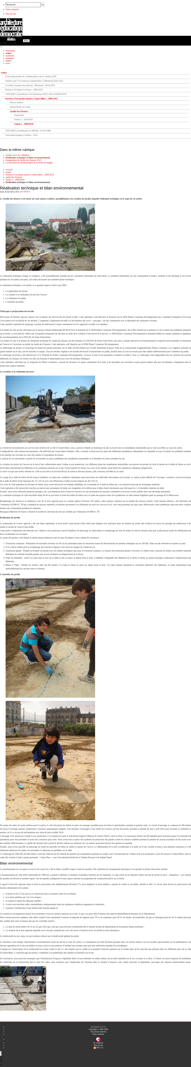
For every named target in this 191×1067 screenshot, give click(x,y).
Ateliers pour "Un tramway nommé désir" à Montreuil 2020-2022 (34, 81)
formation (10, 58)
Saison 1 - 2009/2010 (23, 124)
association (10, 50)
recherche (10, 56)
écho (8, 63)
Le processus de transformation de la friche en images (29, 162)
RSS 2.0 (99, 1047)
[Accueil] (11, 40)
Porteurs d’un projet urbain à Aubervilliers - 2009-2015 (31, 98)
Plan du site (11, 14)
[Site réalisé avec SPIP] (98, 1039)
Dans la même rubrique (17, 150)
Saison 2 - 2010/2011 (23, 119)
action (8, 53)
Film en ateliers (16, 102)
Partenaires (19, 115)
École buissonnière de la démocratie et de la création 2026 (30, 76)
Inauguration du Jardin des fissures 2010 (23, 160)
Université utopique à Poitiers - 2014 (21, 135)
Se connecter (98, 1043)
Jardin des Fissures (19, 111)
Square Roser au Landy (20, 107)
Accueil (9, 169)
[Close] (1, 46)
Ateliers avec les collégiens (17, 155)
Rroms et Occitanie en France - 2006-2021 (24, 89)
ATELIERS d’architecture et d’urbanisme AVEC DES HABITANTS (36, 94)
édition (9, 61)
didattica (26, 191)
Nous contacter (12, 9)
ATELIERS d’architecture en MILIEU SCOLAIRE (28, 130)
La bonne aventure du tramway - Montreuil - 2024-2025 (30, 85)
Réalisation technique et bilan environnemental (28, 157)
